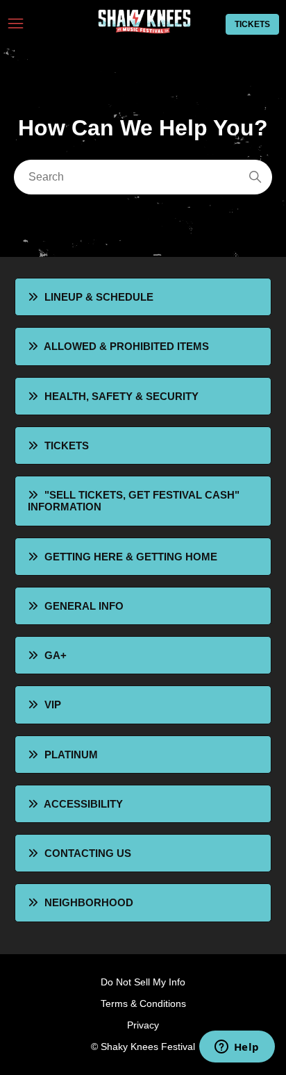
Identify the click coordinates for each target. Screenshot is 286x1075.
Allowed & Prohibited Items (126, 346)
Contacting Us (87, 853)
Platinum (71, 754)
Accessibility (83, 804)
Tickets (252, 24)
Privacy (143, 1025)
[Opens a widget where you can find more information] (237, 1048)
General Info (84, 606)
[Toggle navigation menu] (15, 24)
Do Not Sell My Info (143, 982)
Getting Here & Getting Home (130, 556)
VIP (52, 704)
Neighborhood (88, 902)
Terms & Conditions (143, 1003)
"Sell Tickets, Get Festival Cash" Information (133, 500)
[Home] (143, 29)
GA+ (55, 655)
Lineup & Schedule (98, 297)
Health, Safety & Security (121, 396)
